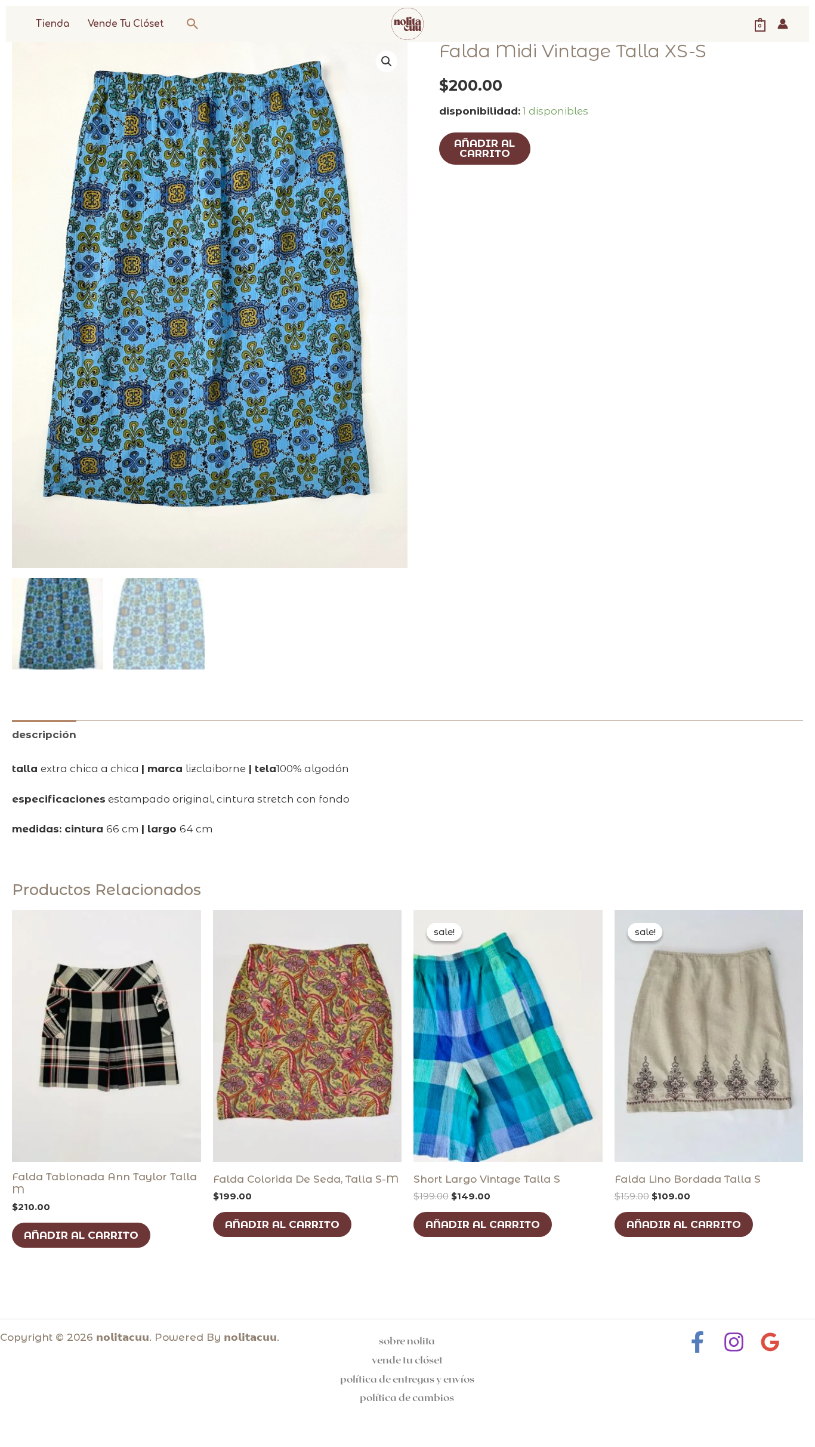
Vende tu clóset (126, 24)
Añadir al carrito (484, 148)
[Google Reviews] (770, 1342)
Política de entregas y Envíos (407, 1378)
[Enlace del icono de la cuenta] (782, 23)
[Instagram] (734, 1342)
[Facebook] (697, 1342)
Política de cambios (407, 1397)
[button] (192, 24)
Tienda (52, 24)
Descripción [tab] (44, 735)
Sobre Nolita (407, 1340)
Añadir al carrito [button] (81, 1235)
